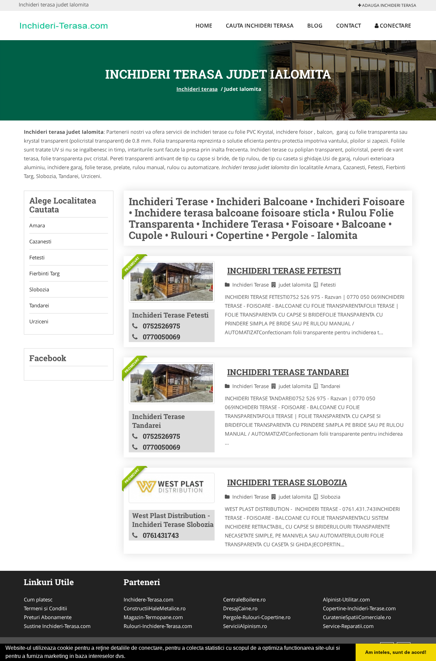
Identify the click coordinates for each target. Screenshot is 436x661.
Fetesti (37, 257)
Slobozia (39, 289)
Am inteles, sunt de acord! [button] (395, 652)
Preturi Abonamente (48, 617)
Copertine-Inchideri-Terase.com (359, 608)
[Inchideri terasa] (63, 24)
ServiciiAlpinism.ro (245, 626)
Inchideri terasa (197, 88)
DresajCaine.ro (240, 608)
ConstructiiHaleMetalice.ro (155, 608)
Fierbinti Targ (44, 273)
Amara (37, 225)
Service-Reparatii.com (348, 626)
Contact (348, 25)
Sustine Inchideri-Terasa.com (57, 626)
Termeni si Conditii (45, 608)
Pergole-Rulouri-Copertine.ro (257, 617)
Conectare (394, 25)
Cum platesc (38, 599)
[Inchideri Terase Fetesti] (172, 282)
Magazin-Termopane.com (153, 617)
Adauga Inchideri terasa (388, 5)
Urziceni (38, 321)
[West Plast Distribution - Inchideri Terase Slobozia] (172, 488)
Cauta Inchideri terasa (260, 25)
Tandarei (39, 305)
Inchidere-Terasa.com (148, 599)
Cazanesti (40, 241)
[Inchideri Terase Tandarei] (172, 383)
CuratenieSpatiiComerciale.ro (357, 617)
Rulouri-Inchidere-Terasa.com (158, 626)
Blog (315, 25)
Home (204, 25)
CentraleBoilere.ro (244, 599)
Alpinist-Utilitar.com (346, 599)
